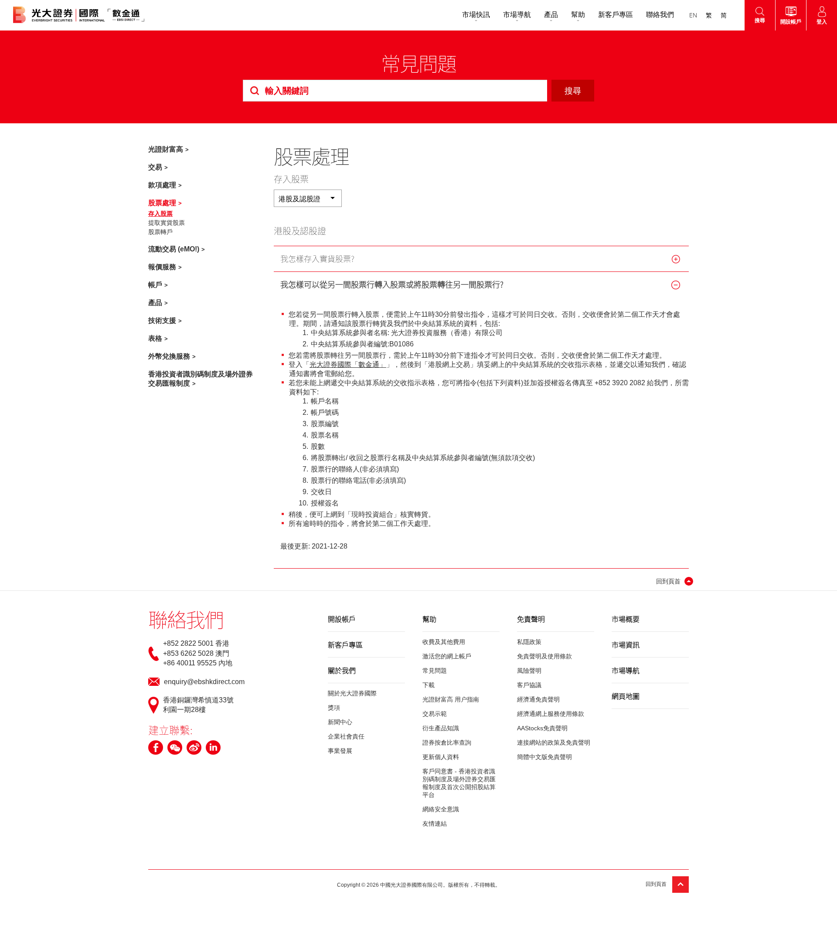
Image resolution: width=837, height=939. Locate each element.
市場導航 (517, 14)
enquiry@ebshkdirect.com (204, 681)
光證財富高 (165, 149)
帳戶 (155, 284)
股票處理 (162, 203)
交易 (155, 167)
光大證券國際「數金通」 (348, 364)
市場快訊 (476, 14)
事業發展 (340, 750)
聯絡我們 (660, 14)
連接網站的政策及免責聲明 (553, 742)
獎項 (334, 707)
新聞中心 (340, 722)
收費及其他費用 (443, 641)
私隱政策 (529, 641)
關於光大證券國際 (352, 693)
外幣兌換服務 (169, 356)
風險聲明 (529, 670)
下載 (428, 684)
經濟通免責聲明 (538, 699)
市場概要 (626, 619)
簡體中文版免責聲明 (544, 756)
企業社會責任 (346, 736)
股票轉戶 (160, 231)
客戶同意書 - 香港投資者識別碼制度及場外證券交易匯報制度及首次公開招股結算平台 (459, 783)
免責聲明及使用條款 (544, 656)
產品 (551, 14)
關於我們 (342, 670)
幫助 (578, 14)
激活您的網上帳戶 (446, 656)
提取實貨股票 (166, 222)
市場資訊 (626, 644)
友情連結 (434, 823)
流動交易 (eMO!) (173, 249)
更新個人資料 (440, 756)
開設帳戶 (342, 619)
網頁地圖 (626, 696)
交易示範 (434, 713)
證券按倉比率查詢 (446, 742)
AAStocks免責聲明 (542, 728)
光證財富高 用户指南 (450, 699)
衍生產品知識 (440, 728)
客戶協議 (529, 684)
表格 (155, 338)
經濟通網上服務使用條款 (550, 713)
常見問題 (434, 670)
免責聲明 (531, 619)
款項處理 (162, 185)
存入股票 (160, 213)
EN (693, 15)
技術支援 (162, 320)
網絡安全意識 (440, 809)
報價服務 (162, 267)
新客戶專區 (615, 14)
